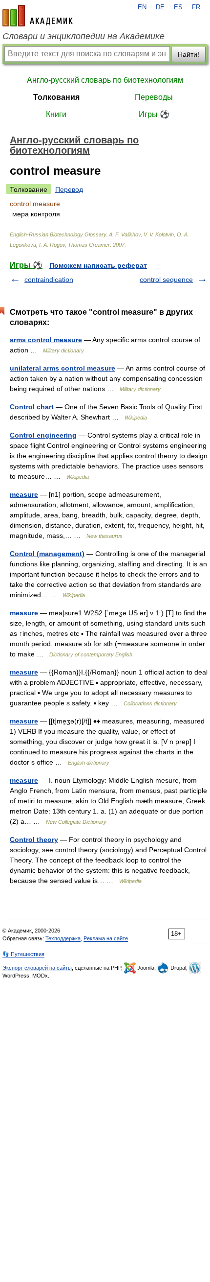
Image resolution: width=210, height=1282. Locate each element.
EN (142, 7)
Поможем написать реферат (98, 265)
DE (160, 7)
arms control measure (46, 340)
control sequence (166, 279)
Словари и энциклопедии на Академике (83, 36)
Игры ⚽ (154, 114)
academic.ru (37, 15)
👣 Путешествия (23, 954)
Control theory (34, 839)
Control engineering (43, 435)
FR (196, 7)
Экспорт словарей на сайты (37, 968)
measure (24, 494)
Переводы (154, 97)
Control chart (32, 407)
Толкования (56, 97)
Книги (56, 114)
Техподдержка (63, 938)
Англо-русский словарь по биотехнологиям (105, 80)
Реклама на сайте (106, 938)
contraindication (48, 279)
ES (178, 7)
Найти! (188, 54)
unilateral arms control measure (62, 368)
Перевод (69, 189)
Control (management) (47, 554)
